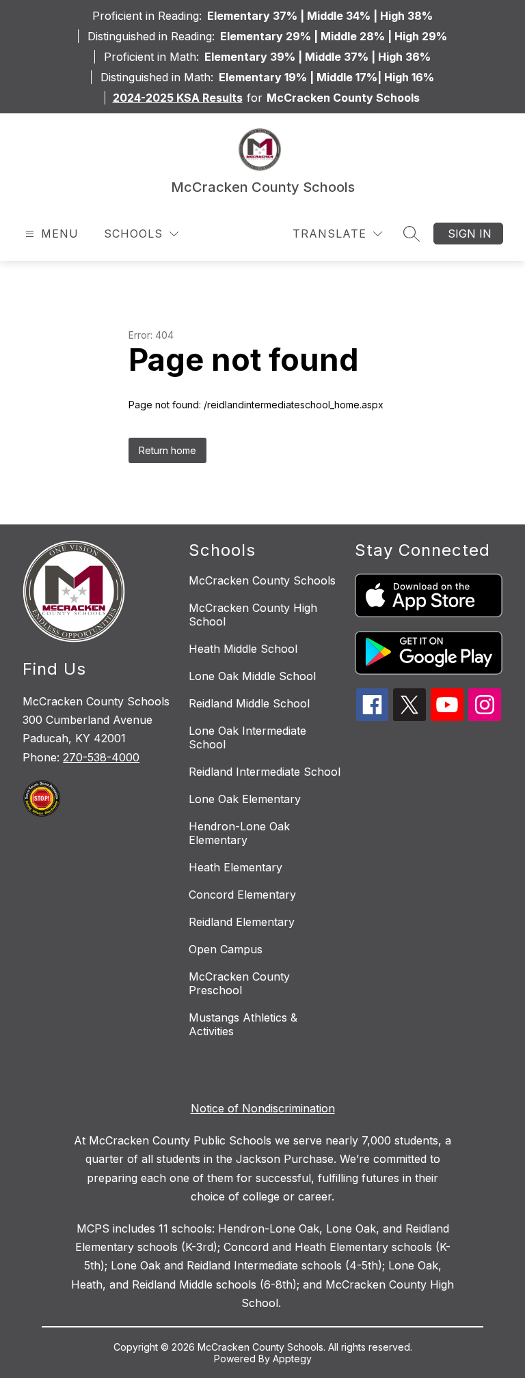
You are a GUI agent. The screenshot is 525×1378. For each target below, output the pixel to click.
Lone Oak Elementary (245, 799)
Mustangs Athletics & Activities (243, 1024)
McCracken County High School (253, 614)
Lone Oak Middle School (252, 676)
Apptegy (292, 1358)
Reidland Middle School (249, 703)
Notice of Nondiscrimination (263, 1108)
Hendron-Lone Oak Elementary (239, 833)
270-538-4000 (101, 757)
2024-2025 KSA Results (178, 97)
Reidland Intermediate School (264, 771)
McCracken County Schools (262, 580)
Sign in (470, 233)
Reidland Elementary (242, 922)
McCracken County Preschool (239, 983)
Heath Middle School (243, 649)
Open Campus (225, 949)
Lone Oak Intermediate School (247, 737)
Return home (167, 450)
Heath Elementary (235, 867)
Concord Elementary (242, 894)
